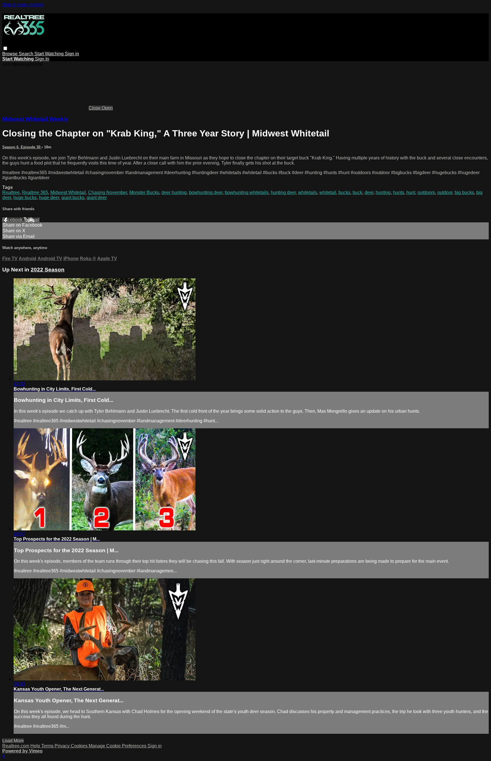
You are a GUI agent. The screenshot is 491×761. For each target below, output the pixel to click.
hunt (410, 192)
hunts (398, 192)
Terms (48, 745)
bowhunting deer (205, 192)
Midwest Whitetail (68, 192)
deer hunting (174, 192)
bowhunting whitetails (247, 192)
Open (107, 108)
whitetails (307, 192)
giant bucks (72, 197)
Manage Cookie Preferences (118, 745)
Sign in (72, 53)
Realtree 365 (35, 192)
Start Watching (49, 53)
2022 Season (48, 270)
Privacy (63, 745)
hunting (383, 192)
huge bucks (25, 197)
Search (26, 53)
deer (369, 192)
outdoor (444, 192)
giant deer (97, 197)
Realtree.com (15, 745)
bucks (344, 192)
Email (33, 219)
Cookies (80, 745)
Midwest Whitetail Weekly (35, 119)
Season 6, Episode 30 (21, 147)
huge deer (49, 197)
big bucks (464, 192)
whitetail (327, 192)
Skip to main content (22, 4)
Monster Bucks (144, 192)
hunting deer (283, 192)
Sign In (42, 58)
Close (95, 108)
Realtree (11, 192)
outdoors (426, 192)
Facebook (13, 219)
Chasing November (107, 192)
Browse (10, 53)
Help (35, 745)
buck (357, 192)
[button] (5, 48)
